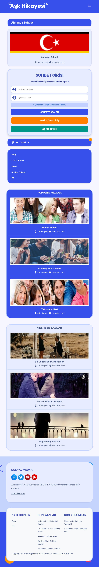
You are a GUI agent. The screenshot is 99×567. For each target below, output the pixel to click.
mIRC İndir (51, 129)
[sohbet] (28, 5)
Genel (14, 166)
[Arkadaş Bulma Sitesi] (49, 251)
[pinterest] (28, 477)
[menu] (90, 5)
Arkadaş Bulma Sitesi (49, 268)
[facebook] (14, 477)
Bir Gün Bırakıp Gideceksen (49, 361)
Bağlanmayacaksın (49, 441)
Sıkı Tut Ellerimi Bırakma (50, 401)
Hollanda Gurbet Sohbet (49, 548)
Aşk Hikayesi (43, 62)
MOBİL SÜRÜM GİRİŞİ (49, 120)
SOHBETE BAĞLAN (49, 112)
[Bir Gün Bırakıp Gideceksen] (49, 346)
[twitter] (21, 477)
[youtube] (34, 477)
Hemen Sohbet (49, 227)
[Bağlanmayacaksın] (49, 425)
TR (12, 178)
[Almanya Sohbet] (49, 42)
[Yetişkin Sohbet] (49, 292)
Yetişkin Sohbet (49, 309)
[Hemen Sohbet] (49, 210)
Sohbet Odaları (18, 172)
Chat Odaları (17, 160)
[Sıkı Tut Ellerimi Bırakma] (49, 385)
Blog (13, 154)
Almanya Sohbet (49, 57)
